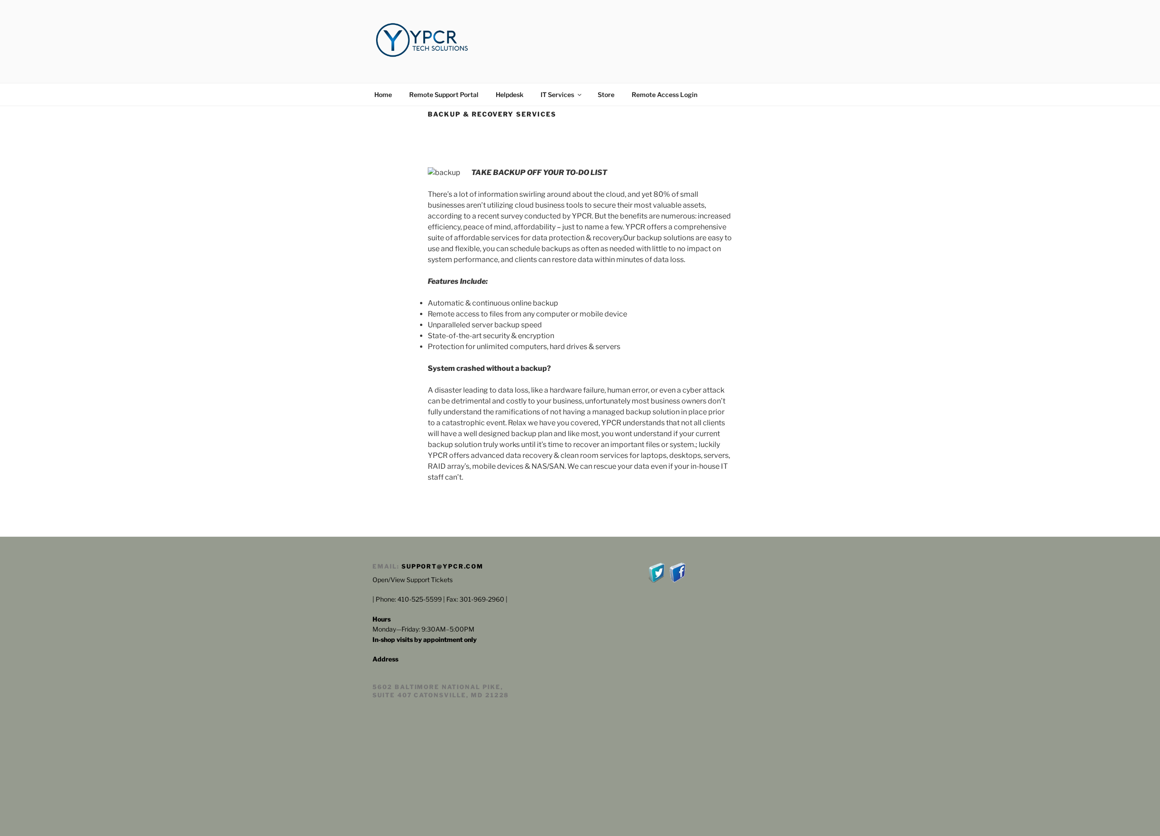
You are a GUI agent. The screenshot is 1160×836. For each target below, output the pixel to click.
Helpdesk (509, 94)
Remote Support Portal (443, 94)
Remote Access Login (664, 94)
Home (383, 94)
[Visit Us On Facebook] (677, 580)
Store (606, 94)
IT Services (557, 94)
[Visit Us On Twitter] (656, 580)
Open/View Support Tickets (412, 579)
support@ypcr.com (442, 566)
